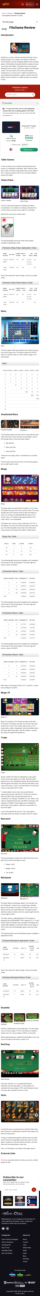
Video (25, 1253)
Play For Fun (6, 1248)
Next (36, 1114)
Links (24, 1245)
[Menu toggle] (37, 4)
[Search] (32, 95)
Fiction (25, 1261)
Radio (25, 1250)
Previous (4, 1114)
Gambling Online (7, 1250)
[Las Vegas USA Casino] (32, 1201)
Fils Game (4, 1160)
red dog (16, 1083)
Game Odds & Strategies (10, 1239)
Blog (24, 1256)
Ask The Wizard (7, 1253)
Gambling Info (6, 1245)
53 (33, 128)
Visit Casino (28, 150)
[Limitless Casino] (8, 1201)
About (25, 1239)
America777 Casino (29, 126)
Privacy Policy (20, 1293)
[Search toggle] (22, 4)
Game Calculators (7, 1242)
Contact (25, 1242)
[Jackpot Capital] (20, 1201)
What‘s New (27, 1248)
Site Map (26, 1259)
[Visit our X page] (7, 1228)
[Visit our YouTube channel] (3, 1228)
